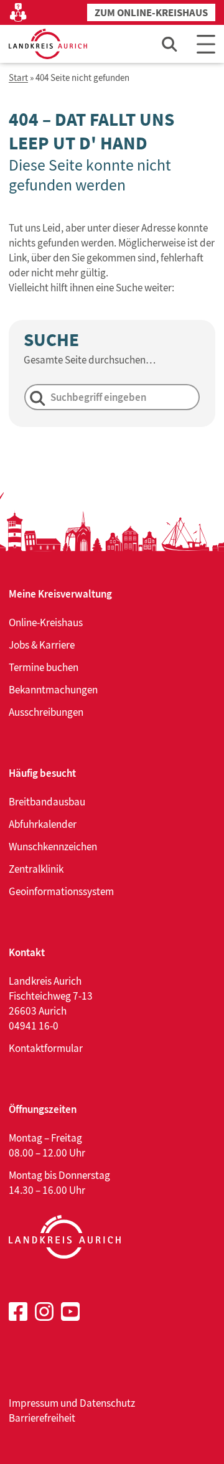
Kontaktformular (46, 1048)
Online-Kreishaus (46, 622)
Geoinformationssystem (61, 891)
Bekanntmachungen (53, 690)
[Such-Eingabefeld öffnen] (170, 44)
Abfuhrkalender (43, 824)
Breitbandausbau (47, 802)
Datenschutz (107, 1403)
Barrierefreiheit (42, 1418)
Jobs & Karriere (42, 645)
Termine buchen (43, 667)
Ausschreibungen (46, 712)
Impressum (33, 1403)
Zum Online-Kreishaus (151, 13)
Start (18, 78)
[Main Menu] (206, 44)
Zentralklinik (36, 869)
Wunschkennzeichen (53, 846)
